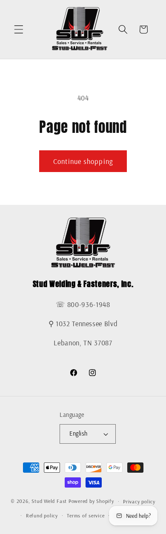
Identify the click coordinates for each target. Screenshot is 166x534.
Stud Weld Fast (49, 501)
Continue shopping (83, 161)
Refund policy (42, 515)
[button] (19, 29)
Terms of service (85, 515)
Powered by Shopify (91, 501)
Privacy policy (139, 501)
